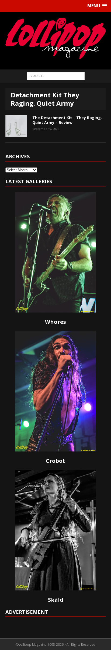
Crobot (55, 460)
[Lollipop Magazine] (55, 38)
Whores (55, 321)
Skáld (55, 599)
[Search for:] (56, 75)
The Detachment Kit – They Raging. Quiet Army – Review (67, 120)
